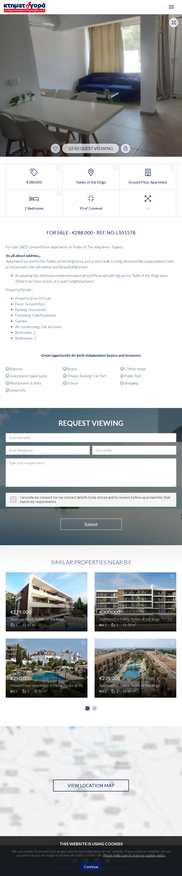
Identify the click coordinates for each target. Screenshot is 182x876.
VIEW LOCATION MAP (91, 785)
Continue (91, 867)
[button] (125, 148)
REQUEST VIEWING (93, 148)
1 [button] (87, 708)
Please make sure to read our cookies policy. (134, 855)
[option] (46, 638)
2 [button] (94, 708)
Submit (91, 524)
